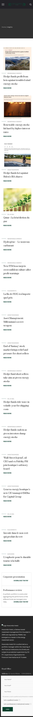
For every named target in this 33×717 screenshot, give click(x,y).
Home (4, 27)
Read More (7, 88)
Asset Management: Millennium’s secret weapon (13, 322)
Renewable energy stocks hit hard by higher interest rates (16, 128)
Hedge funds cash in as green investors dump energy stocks (15, 433)
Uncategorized (13, 169)
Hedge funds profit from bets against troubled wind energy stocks (16, 80)
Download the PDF (21, 581)
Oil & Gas (10, 214)
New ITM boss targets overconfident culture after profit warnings (17, 270)
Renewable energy (14, 73)
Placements (11, 290)
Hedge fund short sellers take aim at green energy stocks (16, 378)
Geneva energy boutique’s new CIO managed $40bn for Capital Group (16, 493)
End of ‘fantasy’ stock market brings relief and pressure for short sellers (16, 350)
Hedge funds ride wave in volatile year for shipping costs (16, 406)
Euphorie (10, 554)
